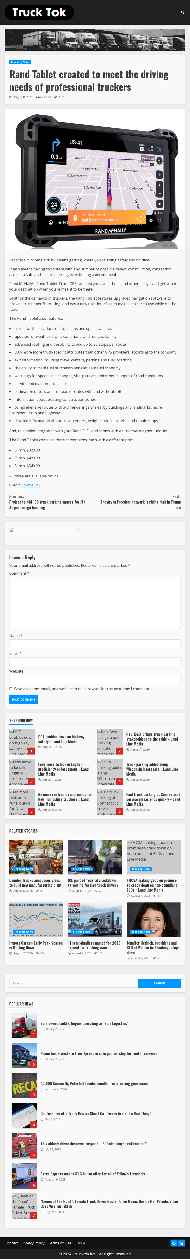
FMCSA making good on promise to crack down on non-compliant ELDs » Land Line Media (154, 857)
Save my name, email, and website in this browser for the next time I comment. (82, 688)
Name (16, 635)
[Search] (182, 12)
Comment (19, 573)
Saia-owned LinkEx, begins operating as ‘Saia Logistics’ (24, 1025)
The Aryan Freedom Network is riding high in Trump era (140, 502)
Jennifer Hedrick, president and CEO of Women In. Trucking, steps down (154, 919)
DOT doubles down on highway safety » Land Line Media (22, 742)
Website (16, 671)
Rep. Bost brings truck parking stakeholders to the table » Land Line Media (110, 742)
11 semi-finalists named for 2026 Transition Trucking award (95, 919)
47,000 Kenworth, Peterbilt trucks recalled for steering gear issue (24, 1085)
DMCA (80, 1243)
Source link (31, 485)
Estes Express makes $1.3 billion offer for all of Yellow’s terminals (24, 1176)
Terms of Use (59, 1243)
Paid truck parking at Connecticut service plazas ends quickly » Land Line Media (110, 802)
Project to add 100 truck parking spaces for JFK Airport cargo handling (47, 502)
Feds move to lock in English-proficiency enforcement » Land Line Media (22, 772)
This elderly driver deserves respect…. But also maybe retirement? (24, 1146)
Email (15, 653)
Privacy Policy (32, 1243)
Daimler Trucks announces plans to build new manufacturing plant (36, 857)
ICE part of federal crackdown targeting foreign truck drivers (95, 857)
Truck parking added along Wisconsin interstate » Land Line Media (110, 772)
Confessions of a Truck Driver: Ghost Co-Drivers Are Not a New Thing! (24, 1115)
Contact (11, 1243)
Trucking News (20, 62)
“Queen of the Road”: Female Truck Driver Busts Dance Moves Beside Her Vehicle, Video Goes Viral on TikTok (24, 1206)
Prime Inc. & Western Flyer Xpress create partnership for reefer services (24, 1055)
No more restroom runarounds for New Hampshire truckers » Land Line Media (22, 802)
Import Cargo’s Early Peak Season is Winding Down (36, 919)
